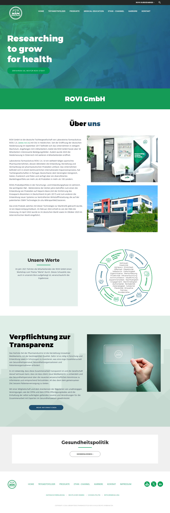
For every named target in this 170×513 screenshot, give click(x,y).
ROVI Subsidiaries (145, 2)
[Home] (15, 12)
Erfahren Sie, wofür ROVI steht (28, 70)
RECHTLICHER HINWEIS (76, 495)
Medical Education (94, 11)
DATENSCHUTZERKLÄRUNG (55, 495)
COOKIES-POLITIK (94, 495)
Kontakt (146, 11)
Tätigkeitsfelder (56, 11)
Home (41, 11)
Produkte (75, 11)
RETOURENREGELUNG (111, 495)
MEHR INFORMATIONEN (46, 407)
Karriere (132, 11)
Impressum (125, 484)
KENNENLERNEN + (85, 454)
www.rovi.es (24, 142)
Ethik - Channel (116, 11)
